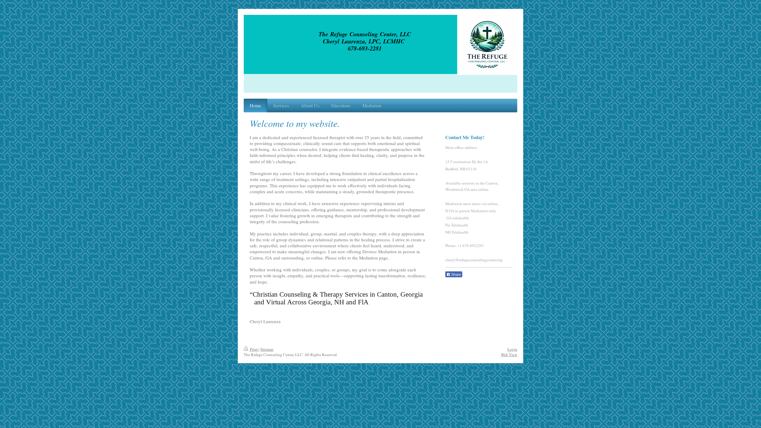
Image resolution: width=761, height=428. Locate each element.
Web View (509, 354)
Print (254, 349)
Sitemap (266, 349)
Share (455, 275)
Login (512, 349)
